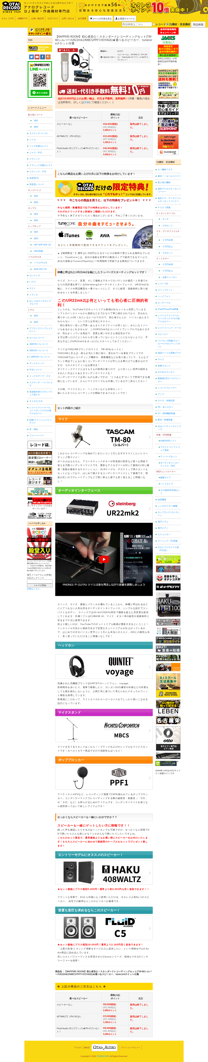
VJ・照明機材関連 (166, 413)
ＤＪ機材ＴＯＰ (165, 169)
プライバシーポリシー (130, 1047)
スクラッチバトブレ (38, 133)
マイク (161, 359)
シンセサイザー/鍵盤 (167, 506)
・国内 (35, 127)
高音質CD (34, 178)
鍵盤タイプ (165, 477)
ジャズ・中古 (35, 152)
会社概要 (82, 18)
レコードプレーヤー (167, 388)
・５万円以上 (166, 246)
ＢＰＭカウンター (166, 372)
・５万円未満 (166, 240)
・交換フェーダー (168, 277)
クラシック (34, 159)
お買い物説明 (37, 18)
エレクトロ (34, 275)
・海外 (35, 120)
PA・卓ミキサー (165, 407)
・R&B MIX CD (39, 269)
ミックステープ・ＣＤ (40, 376)
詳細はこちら (33, 589)
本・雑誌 (33, 429)
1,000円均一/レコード (39, 357)
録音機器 (162, 499)
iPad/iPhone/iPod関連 (168, 309)
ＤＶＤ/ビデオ (36, 401)
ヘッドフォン (164, 296)
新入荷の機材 (164, 182)
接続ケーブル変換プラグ (169, 353)
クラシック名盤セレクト (41, 165)
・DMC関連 (37, 251)
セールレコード (36, 338)
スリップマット (165, 290)
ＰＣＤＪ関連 (164, 207)
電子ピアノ (163, 528)
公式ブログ (52, 18)
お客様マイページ (126, 18)
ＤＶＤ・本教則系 (166, 400)
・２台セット (166, 225)
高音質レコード (36, 184)
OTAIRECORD (103, 1056)
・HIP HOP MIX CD (41, 245)
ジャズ (32, 139)
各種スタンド (164, 366)
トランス (33, 294)
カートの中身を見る (102, 18)
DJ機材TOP (22, 18)
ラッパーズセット (168, 456)
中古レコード (35, 369)
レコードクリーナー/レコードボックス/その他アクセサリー (40, 410)
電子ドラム (163, 522)
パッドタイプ (166, 484)
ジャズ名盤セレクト (38, 146)
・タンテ (164, 219)
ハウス (32, 282)
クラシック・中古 (37, 171)
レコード (160, 24)
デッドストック (36, 363)
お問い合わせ (68, 18)
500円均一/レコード (38, 350)
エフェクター (164, 534)
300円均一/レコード (38, 344)
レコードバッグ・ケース (169, 328)
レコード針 (163, 283)
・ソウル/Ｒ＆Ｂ (39, 262)
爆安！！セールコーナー (169, 176)
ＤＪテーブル (164, 303)
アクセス (78, 1047)
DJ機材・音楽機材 (179, 24)
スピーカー (163, 334)
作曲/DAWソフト (168, 441)
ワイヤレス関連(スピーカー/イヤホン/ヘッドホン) (169, 343)
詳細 (86, 102)
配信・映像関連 (165, 420)
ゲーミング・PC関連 (168, 541)
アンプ (161, 394)
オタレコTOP (7, 18)
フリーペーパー (36, 435)
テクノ (32, 288)
